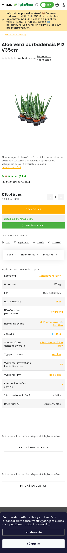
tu (49, 524)
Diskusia (48, 254)
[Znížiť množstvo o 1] (50, 197)
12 (62, 385)
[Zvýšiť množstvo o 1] (61, 197)
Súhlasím (33, 544)
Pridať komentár (33, 485)
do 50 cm (55, 374)
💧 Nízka (56, 334)
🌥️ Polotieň (58, 323)
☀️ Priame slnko (49, 322)
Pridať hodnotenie (33, 447)
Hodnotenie (28, 254)
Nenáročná (56, 311)
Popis (10, 254)
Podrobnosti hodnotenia (44, 58)
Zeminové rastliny (50, 275)
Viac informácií (11, 167)
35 (61, 364)
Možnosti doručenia (18, 182)
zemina (56, 354)
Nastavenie (34, 532)
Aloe (58, 301)
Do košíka (33, 209)
